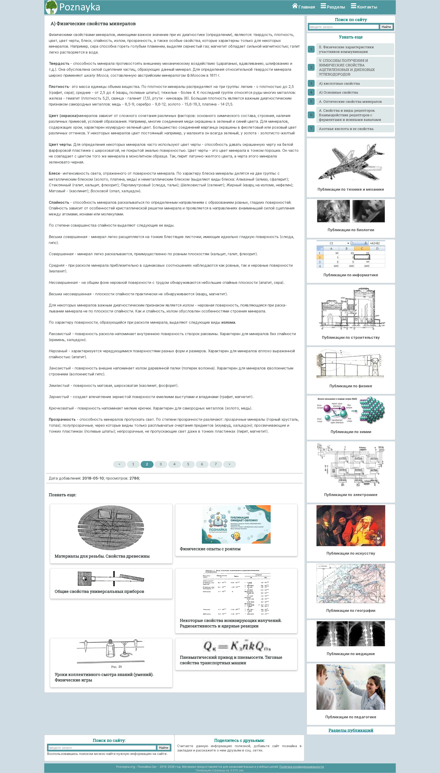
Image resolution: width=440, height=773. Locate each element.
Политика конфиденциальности (301, 766)
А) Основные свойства (338, 92)
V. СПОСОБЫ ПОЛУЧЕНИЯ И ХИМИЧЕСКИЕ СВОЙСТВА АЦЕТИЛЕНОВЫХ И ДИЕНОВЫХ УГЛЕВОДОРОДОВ (347, 67)
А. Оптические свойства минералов (350, 101)
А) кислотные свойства (339, 83)
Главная (307, 7)
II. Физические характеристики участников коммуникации (346, 49)
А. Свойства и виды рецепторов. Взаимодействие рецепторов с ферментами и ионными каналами (350, 115)
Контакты (367, 7)
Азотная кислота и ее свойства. (346, 128)
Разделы (336, 7)
